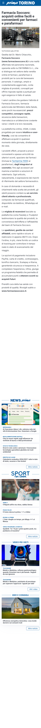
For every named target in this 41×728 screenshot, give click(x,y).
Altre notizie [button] (33, 467)
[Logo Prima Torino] (20, 3)
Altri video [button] (33, 589)
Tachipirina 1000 (20, 161)
